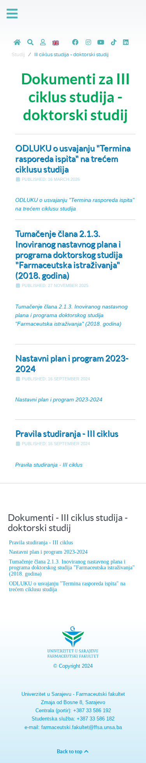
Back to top (70, 751)
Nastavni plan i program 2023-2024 (58, 399)
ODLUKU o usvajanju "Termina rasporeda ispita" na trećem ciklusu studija (72, 158)
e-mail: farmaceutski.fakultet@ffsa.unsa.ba (73, 727)
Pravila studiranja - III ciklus (66, 433)
